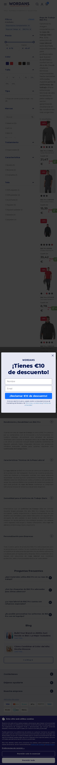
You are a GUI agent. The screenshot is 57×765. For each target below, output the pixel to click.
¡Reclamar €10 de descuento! (28, 395)
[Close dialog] (53, 355)
